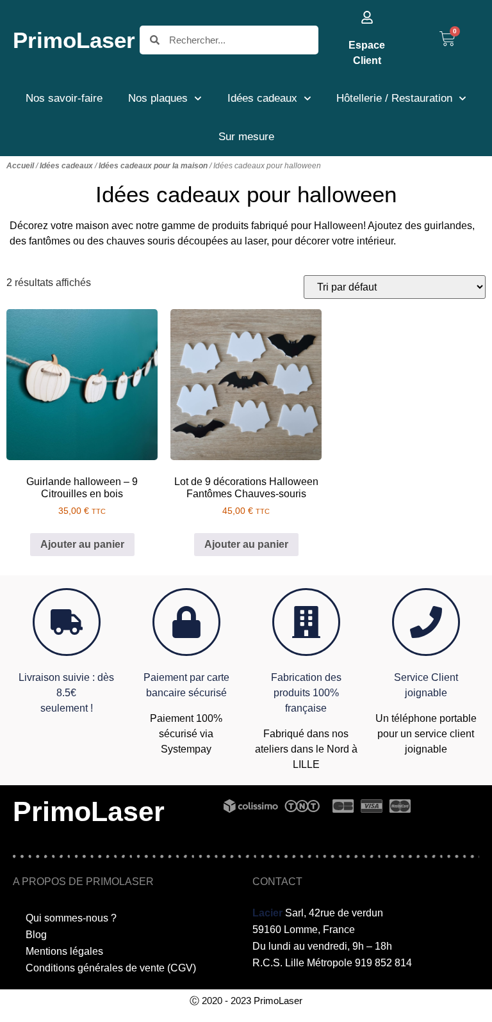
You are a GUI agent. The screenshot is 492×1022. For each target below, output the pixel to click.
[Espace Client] (367, 17)
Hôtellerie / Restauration (394, 98)
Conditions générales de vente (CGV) (111, 967)
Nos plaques (158, 98)
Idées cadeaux (262, 98)
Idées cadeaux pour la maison (153, 165)
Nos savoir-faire (64, 98)
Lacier (267, 912)
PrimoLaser (74, 40)
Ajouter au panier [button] (82, 544)
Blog (36, 934)
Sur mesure (246, 137)
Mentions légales (64, 951)
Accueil (20, 165)
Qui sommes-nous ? (71, 918)
